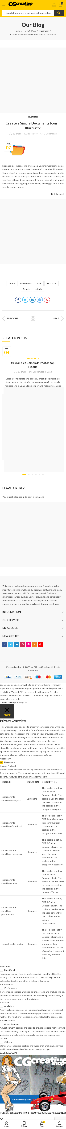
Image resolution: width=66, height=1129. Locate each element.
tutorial (38, 289)
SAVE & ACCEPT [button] (8, 1052)
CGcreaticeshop (41, 667)
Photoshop (33, 358)
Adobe (12, 283)
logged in (20, 496)
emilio (18, 133)
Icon (39, 283)
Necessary (9, 762)
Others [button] (3, 1038)
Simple (26, 289)
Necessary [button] (5, 758)
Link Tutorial (57, 194)
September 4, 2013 (42, 371)
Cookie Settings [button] (8, 702)
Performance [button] (6, 984)
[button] (24, 474)
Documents (26, 283)
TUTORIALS (29, 30)
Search (59, 13)
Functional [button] (5, 966)
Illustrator (44, 30)
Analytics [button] (4, 1002)
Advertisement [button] (7, 1020)
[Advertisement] (33, 80)
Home (18, 30)
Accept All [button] (22, 702)
